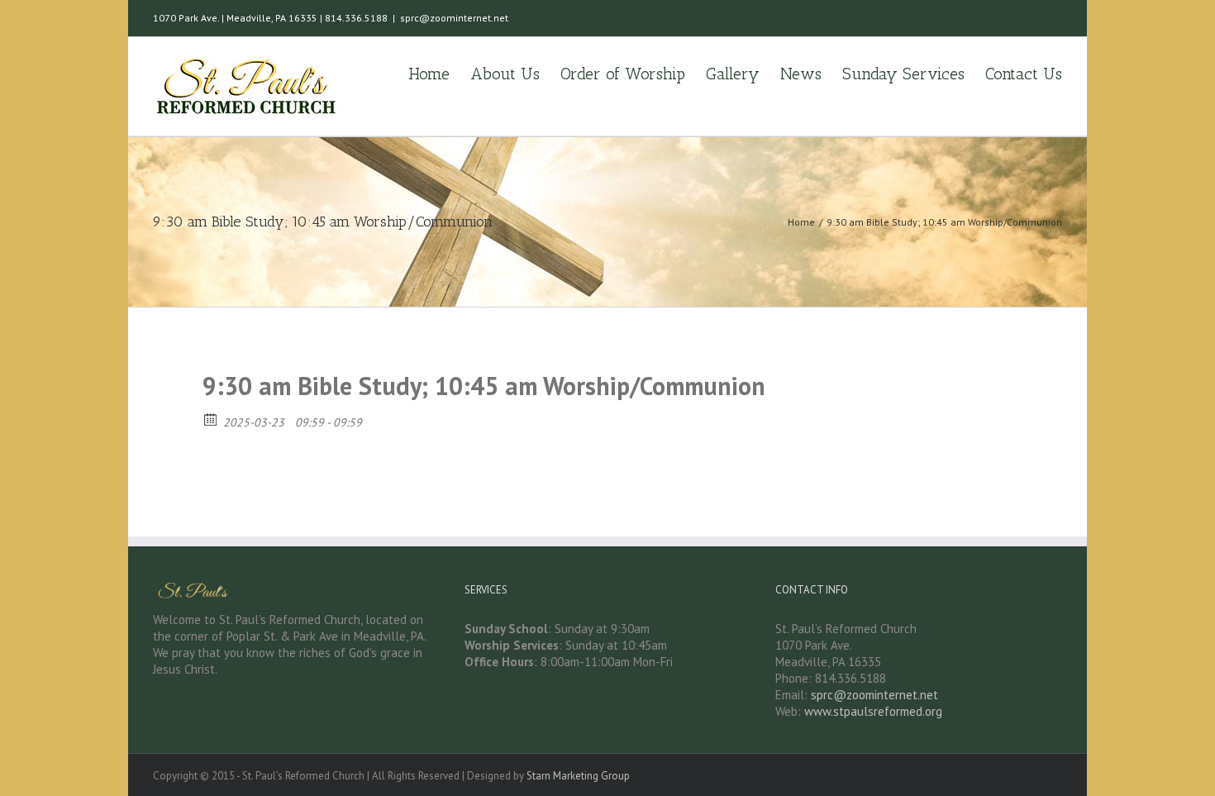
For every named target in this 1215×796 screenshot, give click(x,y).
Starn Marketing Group (578, 776)
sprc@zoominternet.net (454, 18)
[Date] (211, 419)
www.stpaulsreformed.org (873, 711)
